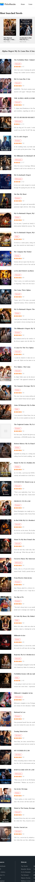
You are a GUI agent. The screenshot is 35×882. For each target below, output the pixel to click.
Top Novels (24, 866)
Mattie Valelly (7, 41)
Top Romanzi (25, 875)
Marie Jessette (23, 41)
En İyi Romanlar (26, 872)
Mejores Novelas (25, 878)
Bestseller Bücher (26, 869)
